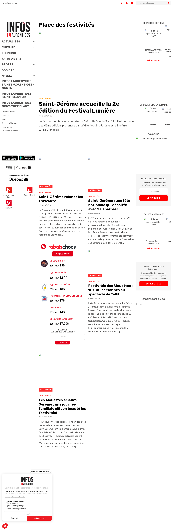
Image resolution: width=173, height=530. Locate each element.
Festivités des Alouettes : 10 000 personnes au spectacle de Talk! (110, 290)
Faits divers (11, 58)
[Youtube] (133, 3)
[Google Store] (27, 158)
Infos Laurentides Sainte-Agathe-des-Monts (18, 85)
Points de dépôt (8, 111)
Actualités (11, 41)
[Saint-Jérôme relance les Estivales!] (62, 174)
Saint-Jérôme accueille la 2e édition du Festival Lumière (79, 107)
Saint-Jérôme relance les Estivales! (61, 199)
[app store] (10, 158)
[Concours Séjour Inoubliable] (153, 152)
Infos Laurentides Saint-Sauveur (17, 95)
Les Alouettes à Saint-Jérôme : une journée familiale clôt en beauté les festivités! (62, 406)
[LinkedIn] (123, 3)
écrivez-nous (153, 283)
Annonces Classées (9, 123)
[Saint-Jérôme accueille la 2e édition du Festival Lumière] (86, 63)
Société (8, 70)
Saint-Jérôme (45, 98)
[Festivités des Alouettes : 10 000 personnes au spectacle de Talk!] (111, 264)
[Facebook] (128, 3)
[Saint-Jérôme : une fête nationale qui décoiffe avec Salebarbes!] (111, 175)
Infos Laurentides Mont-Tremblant (17, 104)
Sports (7, 64)
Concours (6, 115)
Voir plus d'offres (62, 254)
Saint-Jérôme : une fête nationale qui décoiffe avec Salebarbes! (109, 205)
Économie (9, 53)
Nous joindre (7, 127)
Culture (8, 47)
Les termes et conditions (11, 130)
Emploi (4, 119)
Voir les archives (153, 60)
